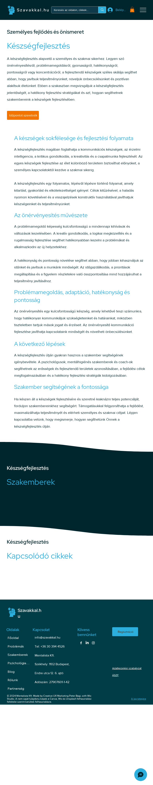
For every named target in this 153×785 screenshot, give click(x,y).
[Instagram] (93, 643)
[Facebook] (81, 643)
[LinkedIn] (87, 643)
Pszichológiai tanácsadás (19, 663)
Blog (11, 672)
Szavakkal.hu (33, 10)
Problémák (16, 646)
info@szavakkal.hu (47, 637)
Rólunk (13, 680)
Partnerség (16, 688)
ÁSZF (115, 675)
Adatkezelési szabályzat (126, 668)
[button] (132, 9)
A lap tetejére (138, 698)
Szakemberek (18, 655)
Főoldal (13, 638)
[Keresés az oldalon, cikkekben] (102, 10)
